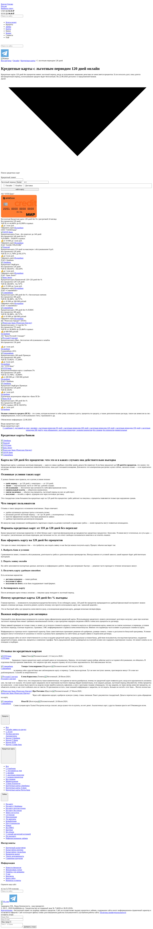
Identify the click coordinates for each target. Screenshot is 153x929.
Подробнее (18, 228)
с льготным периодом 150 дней (127, 428)
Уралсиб (6, 443)
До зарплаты (11, 819)
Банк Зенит (7, 448)
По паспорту (11, 836)
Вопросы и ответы (13, 880)
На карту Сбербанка (14, 806)
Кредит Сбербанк (13, 738)
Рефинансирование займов (17, 838)
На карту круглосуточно (16, 808)
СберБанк (7, 441)
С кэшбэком (8, 428)
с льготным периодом (66, 430)
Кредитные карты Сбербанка (18, 786)
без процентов (109, 430)
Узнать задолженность (15, 856)
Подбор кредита (12, 734)
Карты (8, 29)
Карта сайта (10, 878)
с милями (33, 428)
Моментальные (12, 781)
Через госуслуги (12, 813)
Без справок (10, 779)
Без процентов (17, 223)
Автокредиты (11, 736)
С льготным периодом (15, 775)
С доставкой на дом (21, 428)
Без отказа (10, 832)
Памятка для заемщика (15, 872)
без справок (97, 430)
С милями (10, 773)
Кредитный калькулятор (16, 848)
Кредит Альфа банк (14, 745)
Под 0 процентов (13, 823)
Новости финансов (13, 868)
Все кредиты (6, 61)
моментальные (121, 430)
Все (7, 727)
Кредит (7, 4)
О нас (8, 874)
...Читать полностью (142, 687)
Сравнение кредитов (14, 858)
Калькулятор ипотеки (14, 850)
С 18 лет (9, 732)
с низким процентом (84, 430)
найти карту (20, 189)
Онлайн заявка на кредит (16, 729)
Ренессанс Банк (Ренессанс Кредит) (17, 450)
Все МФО (10, 828)
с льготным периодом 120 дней (101, 428)
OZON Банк (8, 452)
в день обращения (49, 430)
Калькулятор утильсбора (16, 852)
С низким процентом (14, 777)
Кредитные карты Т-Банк (16, 788)
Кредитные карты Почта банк (18, 790)
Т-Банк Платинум (13, 783)
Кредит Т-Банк (12, 740)
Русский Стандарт (8, 679)
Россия (4, 6)
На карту (9, 804)
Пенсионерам (11, 817)
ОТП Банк (7, 445)
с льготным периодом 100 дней (75, 428)
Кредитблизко (6, 910)
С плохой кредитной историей (18, 834)
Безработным (11, 821)
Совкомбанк (8, 455)
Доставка (29, 186)
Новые (8, 825)
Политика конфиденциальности (113, 912)
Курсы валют (11, 22)
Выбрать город (7, 8)
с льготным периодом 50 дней (50, 428)
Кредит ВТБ (11, 742)
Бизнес (8, 33)
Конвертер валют (13, 854)
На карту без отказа (14, 810)
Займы (8, 27)
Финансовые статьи (14, 870)
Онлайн (9, 186)
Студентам (10, 815)
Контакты (10, 876)
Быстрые (9, 830)
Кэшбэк (19, 186)
